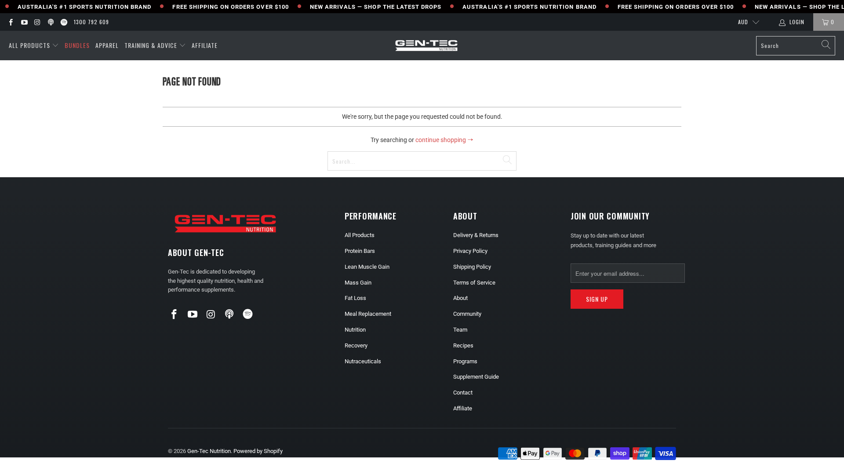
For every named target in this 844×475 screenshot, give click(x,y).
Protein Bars (360, 251)
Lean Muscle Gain (367, 266)
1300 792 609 (91, 22)
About (460, 298)
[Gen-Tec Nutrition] (426, 45)
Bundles (77, 45)
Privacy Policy (470, 251)
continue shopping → (444, 139)
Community (467, 314)
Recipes (463, 345)
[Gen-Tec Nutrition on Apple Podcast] (50, 22)
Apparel (107, 45)
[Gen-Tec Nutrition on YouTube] (23, 22)
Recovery (356, 345)
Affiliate (205, 45)
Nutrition (355, 329)
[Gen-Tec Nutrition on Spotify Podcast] (63, 22)
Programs (465, 361)
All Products (29, 45)
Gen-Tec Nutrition (209, 451)
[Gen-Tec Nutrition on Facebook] (10, 22)
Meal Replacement (368, 314)
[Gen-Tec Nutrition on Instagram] (37, 22)
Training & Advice (150, 45)
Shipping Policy (472, 266)
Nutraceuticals (363, 361)
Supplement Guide (476, 376)
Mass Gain (358, 282)
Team (460, 329)
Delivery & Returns (475, 235)
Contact (463, 392)
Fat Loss (355, 298)
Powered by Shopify (258, 451)
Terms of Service (474, 282)
